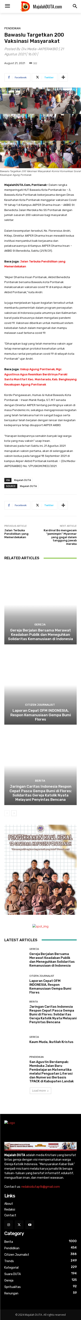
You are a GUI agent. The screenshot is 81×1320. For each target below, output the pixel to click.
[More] (63, 77)
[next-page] (14, 813)
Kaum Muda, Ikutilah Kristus (51, 1042)
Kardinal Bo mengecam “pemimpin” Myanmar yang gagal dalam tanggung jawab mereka (60, 537)
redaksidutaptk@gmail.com (40, 1187)
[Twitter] (19, 1224)
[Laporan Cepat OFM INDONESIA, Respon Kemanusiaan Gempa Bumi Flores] (40, 685)
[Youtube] (29, 1224)
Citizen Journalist (40, 704)
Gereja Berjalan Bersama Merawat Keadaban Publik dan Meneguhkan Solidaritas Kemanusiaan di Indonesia (40, 634)
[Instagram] (8, 1224)
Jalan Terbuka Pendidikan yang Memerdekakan (16, 534)
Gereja (40, 624)
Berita (40, 780)
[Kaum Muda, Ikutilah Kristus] (15, 1040)
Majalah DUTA (22, 480)
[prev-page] (7, 813)
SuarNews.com (15, 1105)
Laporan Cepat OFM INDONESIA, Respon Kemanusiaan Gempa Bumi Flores (40, 714)
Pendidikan (12, 28)
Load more (39, 1090)
